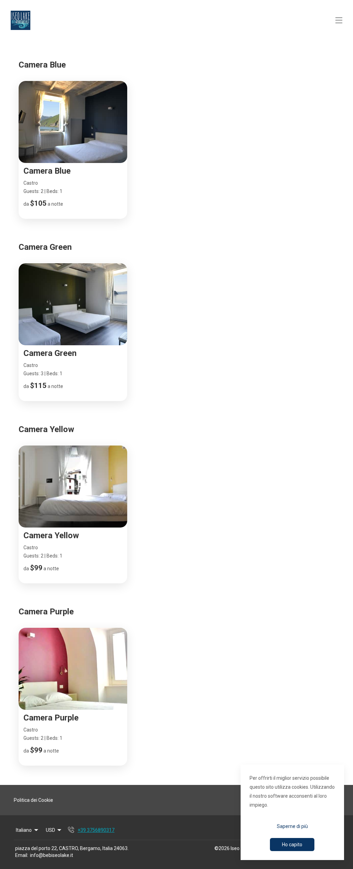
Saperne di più (292, 826)
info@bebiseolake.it (51, 855)
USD (50, 830)
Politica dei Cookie (33, 800)
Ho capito (292, 844)
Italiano (24, 830)
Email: (21, 855)
